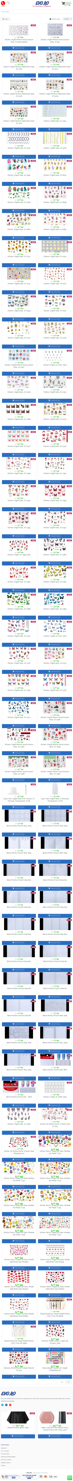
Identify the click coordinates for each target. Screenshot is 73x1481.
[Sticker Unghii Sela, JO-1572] (19, 138)
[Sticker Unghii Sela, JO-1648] (55, 192)
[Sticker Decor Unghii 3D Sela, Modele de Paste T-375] (55, 1195)
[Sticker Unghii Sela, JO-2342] (55, 436)
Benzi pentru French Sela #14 (19, 934)
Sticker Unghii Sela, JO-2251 (55, 392)
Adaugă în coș (19, 48)
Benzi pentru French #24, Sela (19, 1070)
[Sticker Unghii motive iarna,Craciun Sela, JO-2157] (19, 355)
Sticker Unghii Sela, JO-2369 (54, 609)
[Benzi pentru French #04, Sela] (19, 816)
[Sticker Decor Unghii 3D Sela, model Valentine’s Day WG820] (55, 1277)
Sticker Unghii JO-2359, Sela (19, 555)
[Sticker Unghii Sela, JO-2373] (55, 653)
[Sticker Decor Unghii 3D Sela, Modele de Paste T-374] (19, 1195)
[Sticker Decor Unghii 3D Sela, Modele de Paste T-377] (55, 1222)
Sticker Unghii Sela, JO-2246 (19, 392)
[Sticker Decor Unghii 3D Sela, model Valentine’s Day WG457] (19, 1277)
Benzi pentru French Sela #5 (55, 961)
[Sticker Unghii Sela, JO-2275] (55, 409)
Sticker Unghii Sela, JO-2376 (55, 690)
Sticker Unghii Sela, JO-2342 (55, 446)
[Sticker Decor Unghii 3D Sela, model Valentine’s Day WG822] (19, 1304)
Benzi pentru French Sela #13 (55, 907)
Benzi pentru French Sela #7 (55, 988)
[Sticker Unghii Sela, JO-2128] (55, 328)
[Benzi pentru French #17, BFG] (55, 1060)
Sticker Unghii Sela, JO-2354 (55, 500)
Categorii (6, 19)
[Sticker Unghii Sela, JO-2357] (55, 517)
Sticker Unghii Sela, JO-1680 (19, 229)
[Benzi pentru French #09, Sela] (55, 816)
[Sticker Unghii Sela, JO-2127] (19, 328)
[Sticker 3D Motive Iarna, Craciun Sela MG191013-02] (19, 1141)
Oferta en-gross (55, 19)
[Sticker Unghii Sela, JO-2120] (55, 301)
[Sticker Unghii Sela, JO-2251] (55, 382)
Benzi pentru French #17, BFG (55, 1070)
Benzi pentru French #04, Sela (19, 826)
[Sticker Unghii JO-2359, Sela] (19, 545)
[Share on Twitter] (2, 1405)
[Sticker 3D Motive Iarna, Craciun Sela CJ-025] (55, 1114)
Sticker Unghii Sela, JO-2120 (55, 311)
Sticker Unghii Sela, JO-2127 (19, 338)
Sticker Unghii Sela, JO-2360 (54, 555)
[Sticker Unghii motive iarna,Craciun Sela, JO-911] (55, 30)
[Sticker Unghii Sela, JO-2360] (55, 545)
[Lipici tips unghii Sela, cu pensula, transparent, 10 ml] (55, 789)
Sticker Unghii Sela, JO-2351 (55, 473)
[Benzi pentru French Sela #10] (19, 870)
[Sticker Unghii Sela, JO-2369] (55, 599)
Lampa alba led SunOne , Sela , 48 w (18, 1428)
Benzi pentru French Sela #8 (19, 1016)
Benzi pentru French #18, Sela (55, 1016)
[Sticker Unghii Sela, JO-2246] (19, 382)
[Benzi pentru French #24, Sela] (19, 1060)
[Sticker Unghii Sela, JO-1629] (19, 192)
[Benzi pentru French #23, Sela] (55, 1033)
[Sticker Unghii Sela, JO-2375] (19, 680)
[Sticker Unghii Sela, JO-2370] (19, 626)
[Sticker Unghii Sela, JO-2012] (55, 273)
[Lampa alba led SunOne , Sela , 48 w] (18, 1418)
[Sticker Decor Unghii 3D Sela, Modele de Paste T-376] (19, 1222)
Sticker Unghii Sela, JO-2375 (19, 690)
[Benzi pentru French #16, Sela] (55, 843)
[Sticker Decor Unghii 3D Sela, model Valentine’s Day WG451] (55, 1249)
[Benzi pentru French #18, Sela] (55, 1005)
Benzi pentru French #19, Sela (19, 1043)
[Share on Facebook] (6, 1405)
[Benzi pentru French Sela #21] (19, 951)
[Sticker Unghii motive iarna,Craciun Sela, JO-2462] (19, 734)
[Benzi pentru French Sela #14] (19, 924)
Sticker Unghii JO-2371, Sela (55, 636)
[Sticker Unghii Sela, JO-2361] (19, 572)
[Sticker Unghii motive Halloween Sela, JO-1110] (19, 111)
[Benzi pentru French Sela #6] (19, 978)
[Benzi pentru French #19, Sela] (19, 1033)
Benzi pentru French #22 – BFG (19, 1097)
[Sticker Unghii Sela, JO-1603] (55, 165)
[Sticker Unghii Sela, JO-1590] (19, 165)
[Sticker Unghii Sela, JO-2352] (19, 490)
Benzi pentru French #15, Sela (19, 853)
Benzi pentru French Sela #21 (19, 961)
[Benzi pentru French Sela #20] (55, 924)
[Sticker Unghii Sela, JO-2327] (19, 436)
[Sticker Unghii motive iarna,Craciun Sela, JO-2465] (55, 734)
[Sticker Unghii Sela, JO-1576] (55, 138)
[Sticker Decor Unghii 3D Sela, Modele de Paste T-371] (55, 1141)
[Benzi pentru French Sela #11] (55, 870)
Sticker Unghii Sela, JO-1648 (55, 202)
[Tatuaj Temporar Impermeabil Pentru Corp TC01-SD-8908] (55, 1304)
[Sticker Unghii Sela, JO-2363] (19, 1114)
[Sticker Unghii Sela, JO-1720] (19, 246)
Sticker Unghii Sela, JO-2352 (19, 500)
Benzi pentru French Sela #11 (55, 880)
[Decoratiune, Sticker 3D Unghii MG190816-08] (55, 1358)
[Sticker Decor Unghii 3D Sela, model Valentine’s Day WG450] (19, 1249)
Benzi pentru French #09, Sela (55, 826)
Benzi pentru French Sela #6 (19, 988)
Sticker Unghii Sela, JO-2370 (19, 636)
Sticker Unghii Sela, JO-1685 (55, 229)
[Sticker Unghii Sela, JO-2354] (55, 490)
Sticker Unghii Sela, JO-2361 (19, 582)
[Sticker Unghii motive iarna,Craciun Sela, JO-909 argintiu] (19, 30)
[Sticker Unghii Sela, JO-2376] (55, 680)
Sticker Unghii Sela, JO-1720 (19, 256)
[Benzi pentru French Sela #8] (19, 1005)
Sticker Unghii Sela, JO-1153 (55, 121)
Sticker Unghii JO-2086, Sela (55, 1097)
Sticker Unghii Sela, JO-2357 (55, 528)
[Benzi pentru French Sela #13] (55, 897)
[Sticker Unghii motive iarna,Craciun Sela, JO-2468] (19, 761)
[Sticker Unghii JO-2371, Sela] (55, 626)
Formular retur (5, 1454)
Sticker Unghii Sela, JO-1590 (19, 175)
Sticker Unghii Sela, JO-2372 (19, 663)
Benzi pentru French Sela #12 (19, 907)
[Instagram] (10, 1405)
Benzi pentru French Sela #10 (19, 880)
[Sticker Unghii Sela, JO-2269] (19, 409)
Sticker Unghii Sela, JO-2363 (19, 1124)
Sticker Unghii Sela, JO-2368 (19, 609)
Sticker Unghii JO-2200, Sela (54, 365)
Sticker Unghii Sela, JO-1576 (55, 148)
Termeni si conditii (6, 1459)
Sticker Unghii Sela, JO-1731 (19, 284)
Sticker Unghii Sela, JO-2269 (19, 419)
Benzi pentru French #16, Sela (55, 853)
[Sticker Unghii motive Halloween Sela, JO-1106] (19, 57)
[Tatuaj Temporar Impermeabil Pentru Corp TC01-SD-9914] (19, 1331)
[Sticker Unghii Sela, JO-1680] (19, 219)
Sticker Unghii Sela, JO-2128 (55, 338)
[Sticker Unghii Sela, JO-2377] (19, 707)
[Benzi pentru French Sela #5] (55, 951)
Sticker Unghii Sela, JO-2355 (19, 528)
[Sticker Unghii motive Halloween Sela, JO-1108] (19, 84)
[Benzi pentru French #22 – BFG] (19, 1087)
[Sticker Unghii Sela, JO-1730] (55, 246)
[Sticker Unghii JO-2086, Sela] (55, 1087)
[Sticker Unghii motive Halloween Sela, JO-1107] (55, 57)
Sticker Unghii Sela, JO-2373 (55, 663)
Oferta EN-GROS (5, 1462)
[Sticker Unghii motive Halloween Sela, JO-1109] (55, 84)
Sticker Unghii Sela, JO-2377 (19, 717)
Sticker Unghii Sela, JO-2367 (55, 582)
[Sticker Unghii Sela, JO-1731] (19, 273)
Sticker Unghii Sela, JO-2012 (55, 284)
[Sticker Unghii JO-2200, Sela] (55, 355)
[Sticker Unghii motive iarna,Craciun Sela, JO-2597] (55, 761)
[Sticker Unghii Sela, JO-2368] (19, 599)
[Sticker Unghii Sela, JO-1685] (55, 219)
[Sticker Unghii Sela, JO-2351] (55, 463)
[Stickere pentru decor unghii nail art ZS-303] (19, 1358)
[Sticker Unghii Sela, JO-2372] (19, 653)
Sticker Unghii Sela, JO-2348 (19, 473)
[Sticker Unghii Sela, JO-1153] (55, 111)
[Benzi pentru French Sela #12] (19, 897)
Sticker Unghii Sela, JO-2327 (19, 446)
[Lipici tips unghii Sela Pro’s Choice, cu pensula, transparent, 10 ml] (19, 789)
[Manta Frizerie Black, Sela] (55, 1418)
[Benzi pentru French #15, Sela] (19, 843)
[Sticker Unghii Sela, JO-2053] (19, 301)
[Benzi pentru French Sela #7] (55, 978)
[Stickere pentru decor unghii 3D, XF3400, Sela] (55, 1331)
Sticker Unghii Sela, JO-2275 (55, 419)
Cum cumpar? (5, 1451)
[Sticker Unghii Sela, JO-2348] (19, 463)
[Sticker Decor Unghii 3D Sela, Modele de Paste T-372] (19, 1168)
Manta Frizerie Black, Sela (54, 1428)
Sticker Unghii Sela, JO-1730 (55, 256)
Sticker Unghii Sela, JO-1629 (19, 202)
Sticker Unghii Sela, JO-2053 (19, 311)
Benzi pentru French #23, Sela (55, 1043)
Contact (3, 1465)
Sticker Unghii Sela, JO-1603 (55, 175)
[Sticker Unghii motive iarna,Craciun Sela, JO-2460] (55, 707)
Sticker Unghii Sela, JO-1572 (19, 148)
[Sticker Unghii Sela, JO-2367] (55, 572)
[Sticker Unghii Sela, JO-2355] (19, 517)
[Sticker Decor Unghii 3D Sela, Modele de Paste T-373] (55, 1168)
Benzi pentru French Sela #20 (55, 934)
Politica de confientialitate (8, 1456)
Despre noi (4, 1448)
